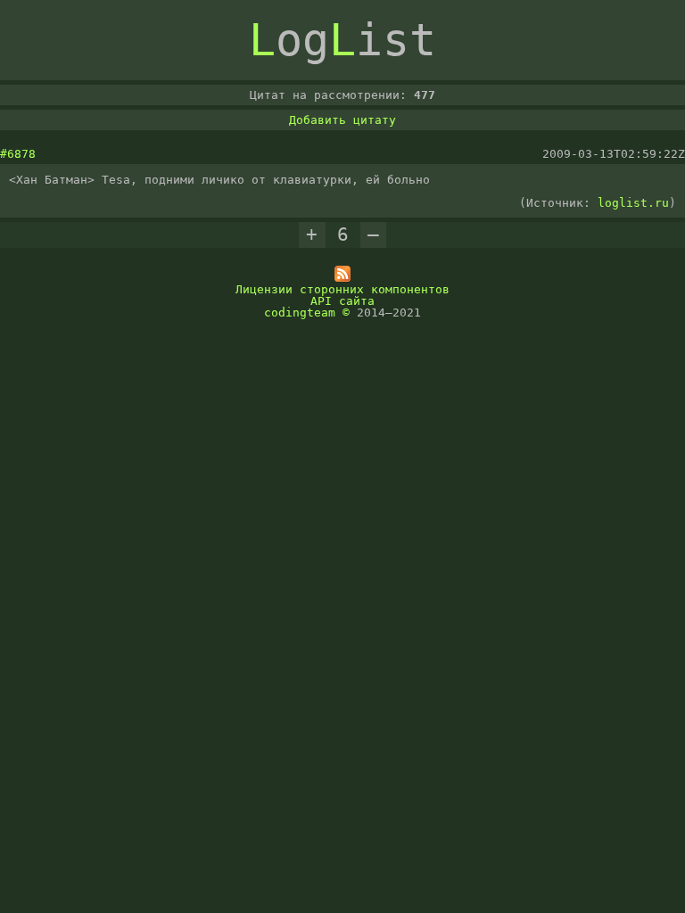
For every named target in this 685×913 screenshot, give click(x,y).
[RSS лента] (342, 277)
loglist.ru (633, 203)
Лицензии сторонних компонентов (342, 289)
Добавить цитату (342, 120)
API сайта (342, 301)
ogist (342, 40)
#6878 (18, 153)
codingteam (299, 312)
